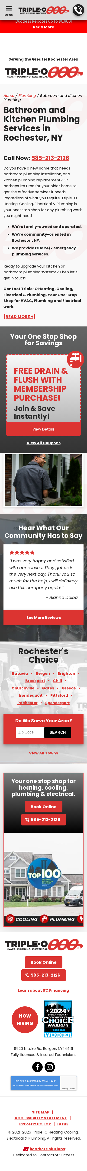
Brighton (66, 673)
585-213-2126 (78, 10)
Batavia (20, 673)
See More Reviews (43, 617)
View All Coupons (44, 443)
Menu (8, 15)
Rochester (27, 703)
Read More (43, 27)
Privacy (65, 1089)
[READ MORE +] (19, 316)
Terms (72, 1089)
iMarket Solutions (47, 1149)
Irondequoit (31, 695)
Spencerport (57, 703)
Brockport (35, 680)
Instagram (50, 1067)
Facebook (37, 1067)
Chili (57, 680)
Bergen (43, 673)
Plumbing (27, 95)
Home (8, 95)
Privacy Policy (30, 1085)
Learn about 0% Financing (43, 990)
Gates (48, 688)
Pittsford (59, 695)
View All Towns (43, 753)
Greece (69, 688)
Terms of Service (46, 1085)
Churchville (23, 688)
